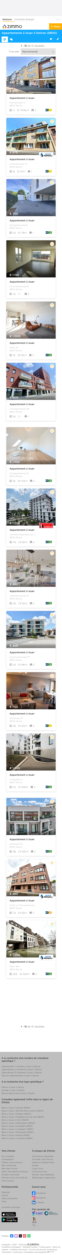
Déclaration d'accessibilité (35, 1252)
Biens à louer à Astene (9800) (16, 1107)
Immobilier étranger (24, 19)
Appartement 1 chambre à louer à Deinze (21, 1066)
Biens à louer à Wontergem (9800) (18, 1123)
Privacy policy (45, 1247)
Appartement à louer (22, 98)
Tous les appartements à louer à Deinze (20, 1075)
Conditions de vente (19, 1249)
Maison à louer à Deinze (13, 1087)
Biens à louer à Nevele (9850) (16, 1135)
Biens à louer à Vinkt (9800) (15, 1120)
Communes (18, 1252)
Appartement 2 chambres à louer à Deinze (22, 1069)
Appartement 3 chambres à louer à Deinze (22, 1072)
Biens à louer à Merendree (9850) (18, 1132)
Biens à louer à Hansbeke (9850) (17, 1126)
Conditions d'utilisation (12, 1247)
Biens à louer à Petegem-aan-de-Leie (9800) (23, 1117)
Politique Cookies (30, 1247)
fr (58, 19)
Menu (57, 26)
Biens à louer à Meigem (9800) (16, 1114)
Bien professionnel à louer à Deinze (18, 1093)
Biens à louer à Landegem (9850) (17, 1129)
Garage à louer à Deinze (13, 1090)
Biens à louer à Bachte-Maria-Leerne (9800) (23, 1111)
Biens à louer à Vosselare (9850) (17, 1138)
